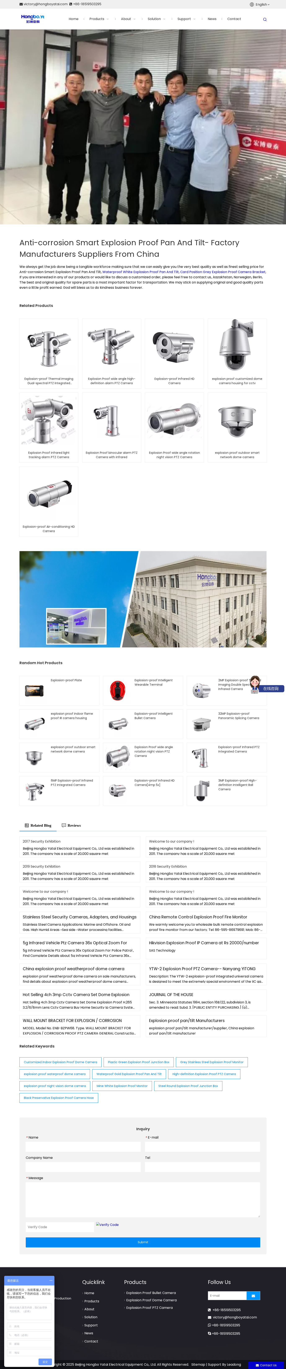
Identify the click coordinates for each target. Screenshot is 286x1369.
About (89, 1309)
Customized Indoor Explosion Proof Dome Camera (60, 1062)
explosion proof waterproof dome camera (55, 1074)
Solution (90, 1317)
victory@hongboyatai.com (235, 1317)
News (88, 1333)
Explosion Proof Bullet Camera (151, 1292)
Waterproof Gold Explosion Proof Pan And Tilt (129, 1074)
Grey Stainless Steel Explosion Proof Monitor (211, 1062)
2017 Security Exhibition (42, 841)
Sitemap (198, 1364)
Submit (143, 1242)
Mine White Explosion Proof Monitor (122, 1086)
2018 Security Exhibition (168, 866)
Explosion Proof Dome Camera (151, 1300)
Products (91, 1301)
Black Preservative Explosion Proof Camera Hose (59, 1098)
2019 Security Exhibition (41, 866)
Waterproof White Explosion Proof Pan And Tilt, (141, 271)
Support (91, 1325)
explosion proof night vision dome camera (55, 1086)
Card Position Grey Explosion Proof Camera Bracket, (223, 271)
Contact (91, 1341)
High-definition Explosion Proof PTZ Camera (204, 1074)
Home (89, 1293)
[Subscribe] (253, 1295)
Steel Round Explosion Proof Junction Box (188, 1086)
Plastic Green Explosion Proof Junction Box (138, 1062)
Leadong (234, 1364)
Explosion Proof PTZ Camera (149, 1307)
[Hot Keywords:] (265, 19)
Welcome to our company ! (171, 841)
